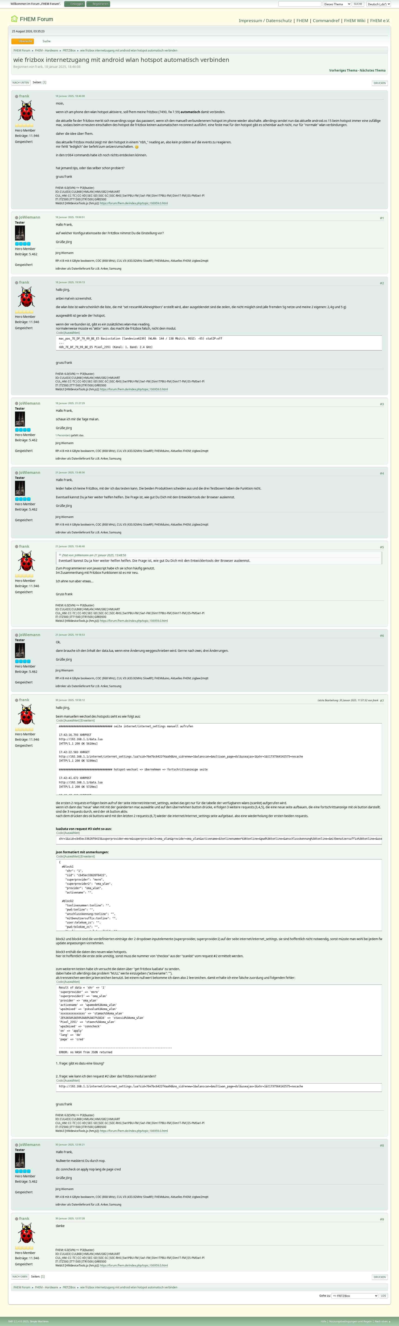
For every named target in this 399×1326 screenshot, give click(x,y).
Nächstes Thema (373, 70)
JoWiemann (29, 217)
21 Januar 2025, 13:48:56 (70, 472)
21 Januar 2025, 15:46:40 (70, 546)
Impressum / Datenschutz (265, 20)
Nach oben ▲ (383, 1321)
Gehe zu (324, 1295)
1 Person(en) (62, 435)
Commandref (326, 20)
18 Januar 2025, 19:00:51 (70, 217)
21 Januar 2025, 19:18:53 (70, 634)
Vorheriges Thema (343, 70)
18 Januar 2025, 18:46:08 (70, 96)
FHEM (302, 20)
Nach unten (20, 82)
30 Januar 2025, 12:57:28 (70, 1218)
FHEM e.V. (380, 20)
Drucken (380, 83)
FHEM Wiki (355, 20)
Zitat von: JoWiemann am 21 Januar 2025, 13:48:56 (94, 555)
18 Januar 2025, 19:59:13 (70, 282)
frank (24, 96)
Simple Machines (39, 1321)
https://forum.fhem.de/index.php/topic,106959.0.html (134, 203)
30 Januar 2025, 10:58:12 (70, 700)
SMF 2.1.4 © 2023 (18, 1321)
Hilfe (323, 1321)
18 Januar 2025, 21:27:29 (70, 403)
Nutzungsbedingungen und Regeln (350, 1321)
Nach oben (19, 1276)
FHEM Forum (36, 19)
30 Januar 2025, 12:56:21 (70, 1144)
